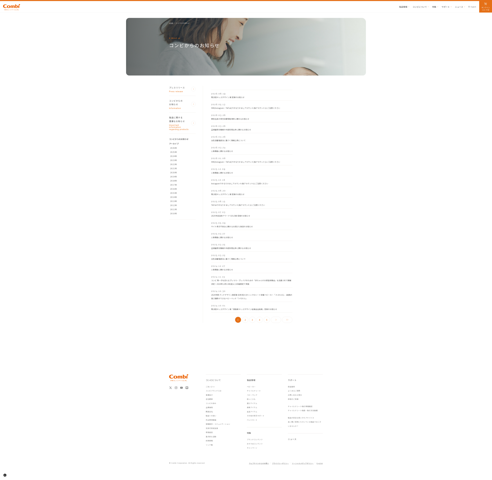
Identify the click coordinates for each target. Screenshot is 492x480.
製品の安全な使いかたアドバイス (301, 418)
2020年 (173, 172)
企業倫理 (209, 407)
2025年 (173, 152)
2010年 (173, 213)
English (473, 7)
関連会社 (209, 411)
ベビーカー (251, 386)
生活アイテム (252, 411)
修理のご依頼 (293, 399)
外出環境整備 (211, 420)
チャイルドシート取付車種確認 (300, 406)
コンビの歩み (211, 403)
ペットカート (252, 420)
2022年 (173, 164)
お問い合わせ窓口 (295, 395)
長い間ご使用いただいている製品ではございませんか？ (304, 424)
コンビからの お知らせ (176, 104)
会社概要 (209, 399)
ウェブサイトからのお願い (259, 463)
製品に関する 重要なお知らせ (179, 123)
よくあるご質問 (294, 391)
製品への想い (211, 415)
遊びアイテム (252, 403)
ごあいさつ (210, 386)
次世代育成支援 (212, 428)
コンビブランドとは (214, 391)
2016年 (173, 189)
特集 (434, 6)
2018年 (173, 180)
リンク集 (209, 445)
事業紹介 (209, 395)
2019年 (173, 176)
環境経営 (209, 432)
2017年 (173, 185)
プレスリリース (177, 89)
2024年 (173, 156)
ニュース (459, 6)
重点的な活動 (211, 436)
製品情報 (403, 6)
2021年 (173, 168)
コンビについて (420, 6)
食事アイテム (252, 407)
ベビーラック (252, 395)
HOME (171, 23)
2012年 (173, 205)
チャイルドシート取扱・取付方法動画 (303, 410)
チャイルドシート (254, 391)
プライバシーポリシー (280, 463)
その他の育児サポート (255, 415)
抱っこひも (251, 399)
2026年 (173, 148)
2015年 (173, 193)
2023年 (173, 160)
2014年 (173, 197)
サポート (446, 6)
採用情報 (209, 440)
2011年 (173, 209)
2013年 (173, 201)
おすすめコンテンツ (255, 444)
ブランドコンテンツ (255, 439)
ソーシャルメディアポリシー (303, 463)
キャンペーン (252, 448)
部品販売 (291, 386)
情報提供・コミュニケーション (218, 424)
